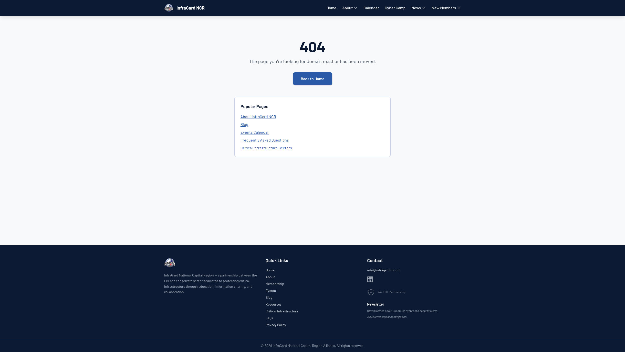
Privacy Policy (276, 325)
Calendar (371, 7)
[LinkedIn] (370, 279)
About (347, 7)
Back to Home (312, 78)
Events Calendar (254, 132)
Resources (273, 304)
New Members (444, 7)
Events (271, 290)
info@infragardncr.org (383, 270)
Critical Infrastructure (282, 311)
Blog (244, 124)
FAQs (269, 318)
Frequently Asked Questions (264, 140)
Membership (275, 284)
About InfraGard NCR (258, 116)
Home (331, 7)
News (416, 7)
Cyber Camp (395, 7)
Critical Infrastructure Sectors (266, 147)
